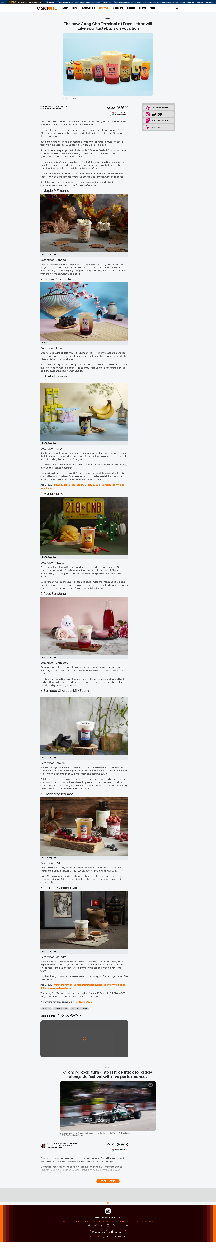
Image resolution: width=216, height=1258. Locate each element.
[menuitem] (65, 8)
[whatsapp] (119, 107)
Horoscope (117, 8)
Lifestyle (103, 8)
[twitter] (111, 107)
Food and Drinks (61, 1009)
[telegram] (115, 107)
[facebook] (107, 107)
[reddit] (122, 107)
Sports (142, 8)
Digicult (131, 8)
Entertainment (88, 8)
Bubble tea (46, 1009)
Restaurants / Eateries (79, 1009)
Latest (65, 8)
